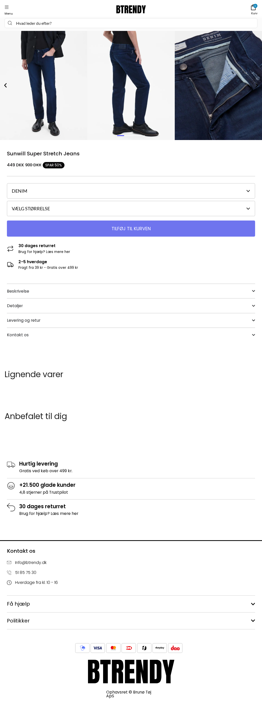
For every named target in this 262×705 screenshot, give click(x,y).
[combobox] (131, 23)
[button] (7, 7)
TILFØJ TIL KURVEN (131, 228)
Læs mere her (58, 251)
